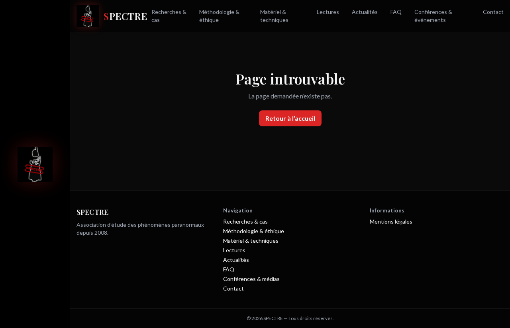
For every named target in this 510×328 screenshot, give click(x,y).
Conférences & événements (433, 15)
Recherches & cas (168, 15)
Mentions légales (391, 221)
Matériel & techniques (274, 15)
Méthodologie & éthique (219, 15)
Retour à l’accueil (290, 118)
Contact (493, 11)
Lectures (328, 11)
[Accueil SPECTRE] (35, 164)
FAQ (396, 11)
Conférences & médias (251, 278)
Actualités (365, 11)
